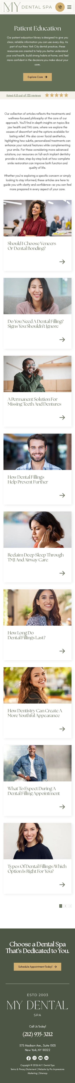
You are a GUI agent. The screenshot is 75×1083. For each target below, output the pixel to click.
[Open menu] (69, 7)
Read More (62, 262)
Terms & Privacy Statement (23, 1069)
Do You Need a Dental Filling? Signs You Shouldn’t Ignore (35, 324)
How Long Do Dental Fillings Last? (26, 635)
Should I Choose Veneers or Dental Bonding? (32, 246)
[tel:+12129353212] (60, 7)
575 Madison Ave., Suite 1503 (37, 1045)
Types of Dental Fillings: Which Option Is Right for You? (37, 869)
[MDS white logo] (37, 995)
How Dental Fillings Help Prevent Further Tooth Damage (28, 479)
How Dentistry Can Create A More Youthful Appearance (35, 713)
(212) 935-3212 (37, 1034)
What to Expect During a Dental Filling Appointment (34, 791)
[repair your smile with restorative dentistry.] (37, 95)
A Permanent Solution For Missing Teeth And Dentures (34, 401)
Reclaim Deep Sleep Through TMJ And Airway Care (35, 557)
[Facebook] (29, 1058)
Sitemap (43, 1073)
